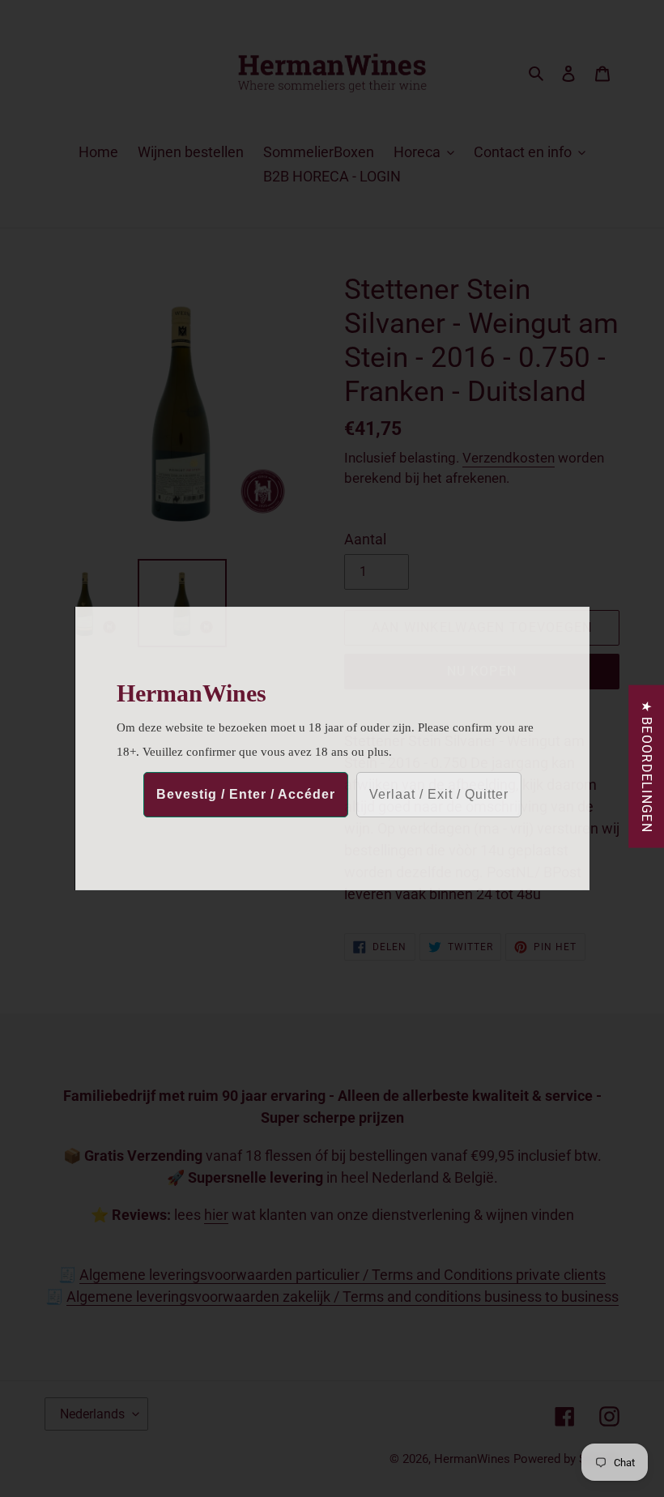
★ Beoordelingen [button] (646, 767)
